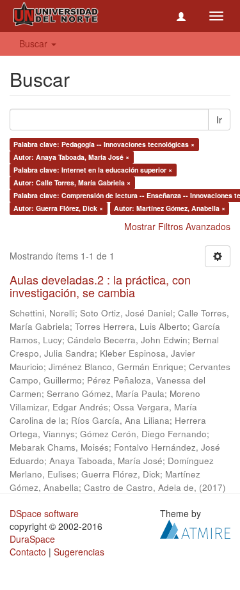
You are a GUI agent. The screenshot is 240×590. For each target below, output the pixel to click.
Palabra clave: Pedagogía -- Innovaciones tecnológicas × (104, 144)
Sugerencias (79, 551)
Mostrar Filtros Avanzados (177, 226)
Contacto (28, 551)
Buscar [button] (34, 43)
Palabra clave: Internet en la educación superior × (92, 170)
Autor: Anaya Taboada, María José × (71, 157)
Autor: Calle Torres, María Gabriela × (72, 182)
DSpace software (44, 513)
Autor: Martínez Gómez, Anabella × (169, 208)
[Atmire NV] (195, 527)
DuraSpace (32, 538)
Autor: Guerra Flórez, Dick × (58, 208)
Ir (219, 119)
